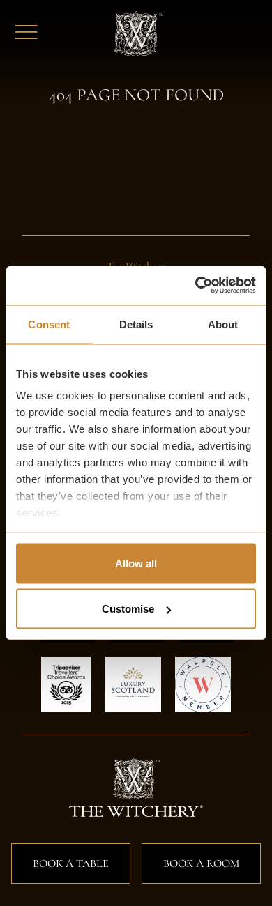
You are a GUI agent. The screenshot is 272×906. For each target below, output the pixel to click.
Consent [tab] (49, 324)
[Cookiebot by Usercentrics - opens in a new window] (195, 286)
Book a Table (71, 863)
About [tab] (223, 324)
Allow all (136, 563)
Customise (128, 609)
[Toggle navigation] (26, 33)
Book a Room (201, 863)
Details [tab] (136, 324)
